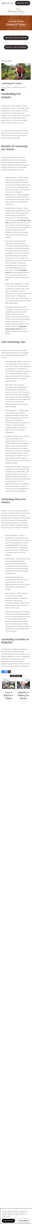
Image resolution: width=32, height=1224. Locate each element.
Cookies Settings (23, 1221)
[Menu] (3, 3)
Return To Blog (6, 61)
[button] (22, 3)
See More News (16, 676)
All (2, 90)
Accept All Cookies (8, 1221)
